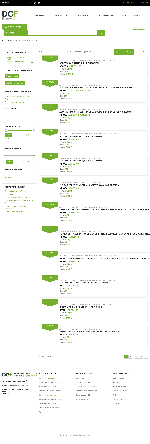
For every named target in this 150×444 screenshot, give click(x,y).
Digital (9, 174)
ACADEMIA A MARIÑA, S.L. (17, 191)
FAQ (114, 395)
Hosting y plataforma (83, 382)
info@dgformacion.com (19, 3)
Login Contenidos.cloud (105, 15)
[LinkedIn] (35, 3)
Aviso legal (117, 382)
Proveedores (83, 15)
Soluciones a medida (83, 395)
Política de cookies (119, 386)
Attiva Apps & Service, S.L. (16, 212)
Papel (9, 177)
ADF (8, 99)
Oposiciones (43, 412)
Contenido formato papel (47, 395)
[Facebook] (43, 3)
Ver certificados (12, 76)
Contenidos (80, 378)
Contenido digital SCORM (47, 378)
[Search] (101, 32)
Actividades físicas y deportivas (18, 96)
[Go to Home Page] (3, 40)
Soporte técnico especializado (86, 391)
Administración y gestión (67, 60)
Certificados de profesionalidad (86, 60)
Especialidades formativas (48, 386)
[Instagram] (30, 3)
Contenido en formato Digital (107, 60)
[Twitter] (39, 3)
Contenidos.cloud (82, 399)
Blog (124, 15)
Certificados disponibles (15, 83)
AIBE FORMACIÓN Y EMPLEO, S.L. (19, 197)
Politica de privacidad (120, 391)
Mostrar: (138, 52)
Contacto (136, 15)
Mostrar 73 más (11, 108)
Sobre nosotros (40, 15)
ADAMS (10, 194)
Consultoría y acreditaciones (85, 386)
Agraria (9, 105)
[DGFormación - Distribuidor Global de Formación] (10, 15)
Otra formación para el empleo (49, 391)
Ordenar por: (43, 52)
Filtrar (9, 162)
